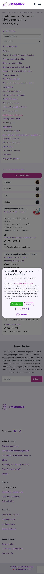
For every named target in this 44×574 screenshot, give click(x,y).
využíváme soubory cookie (23, 283)
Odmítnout (22, 309)
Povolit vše (16, 304)
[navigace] (39, 4)
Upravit (29, 304)
